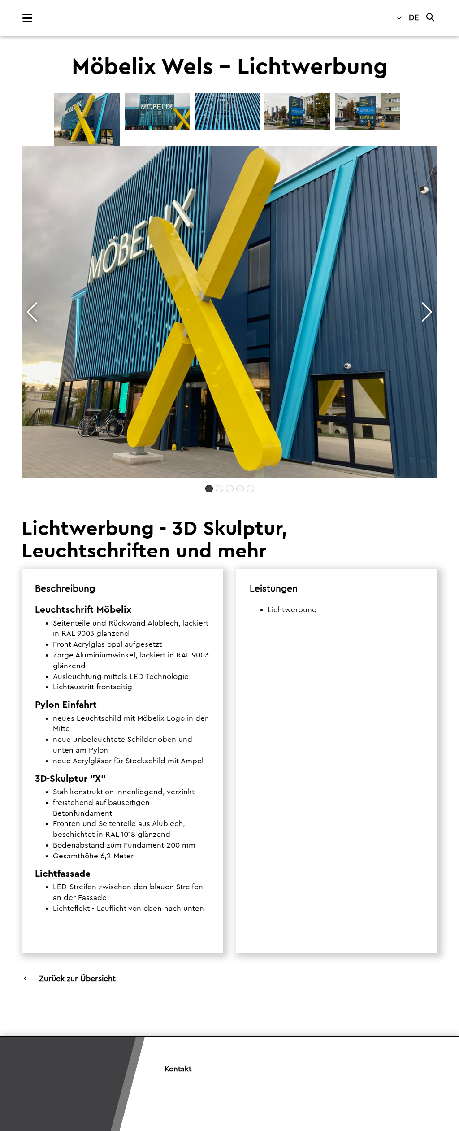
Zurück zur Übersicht (77, 978)
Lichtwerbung (292, 609)
